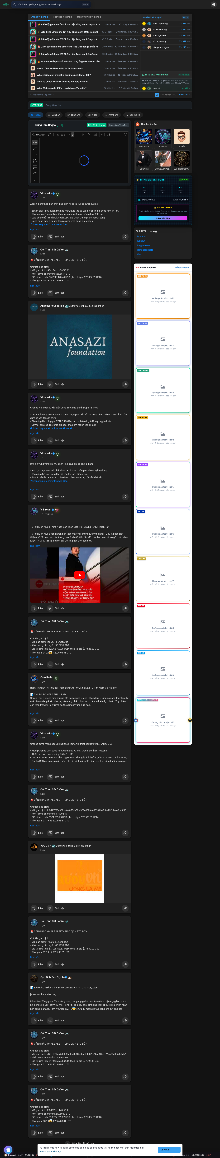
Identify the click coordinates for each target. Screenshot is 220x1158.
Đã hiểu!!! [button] (165, 1150)
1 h (41, 458)
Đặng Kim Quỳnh (161, 47)
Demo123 (157, 88)
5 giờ (42, 1094)
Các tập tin (134, 115)
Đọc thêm (35, 229)
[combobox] (51, 4)
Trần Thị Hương (160, 23)
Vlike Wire (46, 193)
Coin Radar (46, 677)
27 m (42, 254)
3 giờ (42, 850)
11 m (42, 198)
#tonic (66, 428)
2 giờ (42, 682)
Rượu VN (45, 845)
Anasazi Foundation (52, 305)
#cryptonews (55, 224)
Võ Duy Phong (160, 41)
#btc (65, 481)
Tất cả (37, 115)
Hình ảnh (75, 115)
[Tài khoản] (214, 4)
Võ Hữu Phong (160, 29)
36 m (42, 310)
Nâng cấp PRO (163, 218)
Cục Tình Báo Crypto (52, 977)
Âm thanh (113, 115)
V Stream (46, 509)
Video (94, 115)
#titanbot (141, 236)
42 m (42, 401)
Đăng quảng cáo (182, 267)
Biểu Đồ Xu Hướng (96, 125)
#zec (65, 224)
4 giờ (42, 982)
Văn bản (55, 115)
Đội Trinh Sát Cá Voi (52, 249)
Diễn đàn (51, 95)
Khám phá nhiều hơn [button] (50, 1151)
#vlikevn (141, 241)
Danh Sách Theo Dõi (118, 125)
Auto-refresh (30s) (168, 95)
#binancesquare (39, 224)
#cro (72, 428)
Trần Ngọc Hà (159, 35)
